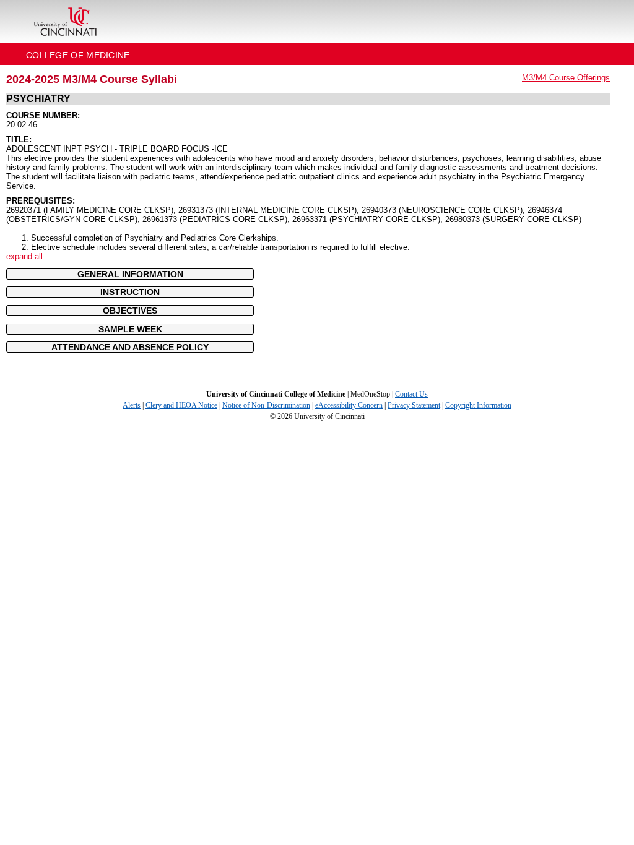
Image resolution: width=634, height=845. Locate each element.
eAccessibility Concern (349, 405)
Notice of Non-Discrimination (266, 405)
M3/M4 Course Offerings (566, 77)
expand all (24, 256)
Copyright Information (478, 405)
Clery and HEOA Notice (181, 405)
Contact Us (411, 394)
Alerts (132, 405)
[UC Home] (65, 21)
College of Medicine (78, 55)
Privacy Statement (414, 405)
